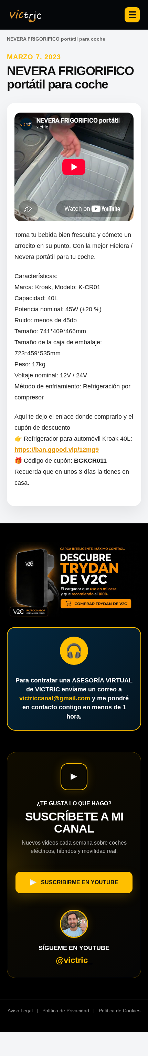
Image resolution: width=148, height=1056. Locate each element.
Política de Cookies (119, 1010)
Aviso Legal (20, 1010)
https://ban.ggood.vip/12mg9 (56, 449)
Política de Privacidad (65, 1010)
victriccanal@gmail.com (54, 698)
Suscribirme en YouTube (79, 882)
